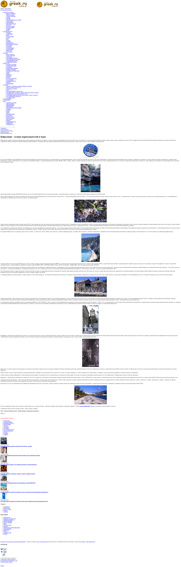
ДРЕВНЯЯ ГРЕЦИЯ (8, 520)
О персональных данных (7, 562)
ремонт (83, 541)
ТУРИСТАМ (6, 420)
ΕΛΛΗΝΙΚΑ (4, 10)
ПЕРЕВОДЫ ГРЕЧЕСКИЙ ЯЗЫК (11, 527)
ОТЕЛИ (5, 432)
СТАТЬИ (5, 512)
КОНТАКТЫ (6, 508)
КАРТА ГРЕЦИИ (7, 522)
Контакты (9, 10)
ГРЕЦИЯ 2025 (6, 517)
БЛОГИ (5, 534)
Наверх (2, 565)
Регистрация (8, 8)
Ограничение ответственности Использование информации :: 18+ (9, 560)
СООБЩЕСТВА (7, 532)
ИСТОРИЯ (6, 428)
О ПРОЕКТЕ (6, 506)
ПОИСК (5, 510)
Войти (2, 8)
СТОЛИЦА (6, 427)
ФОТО (5, 531)
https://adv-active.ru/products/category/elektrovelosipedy (13, 541)
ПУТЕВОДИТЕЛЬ (7, 422)
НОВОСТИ (3, 437)
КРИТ (4, 523)
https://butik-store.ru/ (90, 541)
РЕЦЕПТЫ (6, 530)
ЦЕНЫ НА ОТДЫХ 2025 (9, 518)
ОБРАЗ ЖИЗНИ (7, 529)
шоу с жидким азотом (42, 541)
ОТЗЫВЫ (5, 433)
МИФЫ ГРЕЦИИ (7, 521)
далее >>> (3, 413)
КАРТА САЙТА (7, 509)
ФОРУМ (5, 434)
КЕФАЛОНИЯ (7, 424)
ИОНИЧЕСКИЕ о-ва (8, 423)
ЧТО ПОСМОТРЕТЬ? (8, 429)
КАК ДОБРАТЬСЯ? (8, 431)
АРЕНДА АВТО (7, 525)
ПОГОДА (5, 425)
